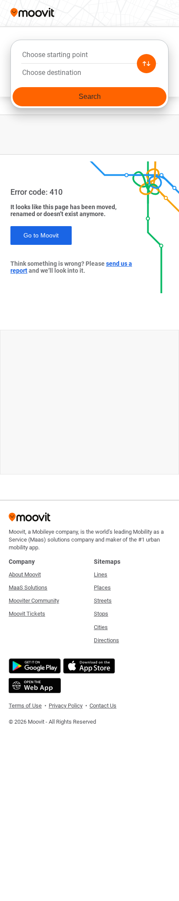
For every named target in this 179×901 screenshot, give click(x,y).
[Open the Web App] (34, 685)
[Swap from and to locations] (146, 63)
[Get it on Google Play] (34, 666)
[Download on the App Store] (88, 666)
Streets (103, 600)
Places (102, 587)
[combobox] (89, 57)
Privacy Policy (66, 705)
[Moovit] (32, 13)
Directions (106, 640)
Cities (101, 627)
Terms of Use (25, 705)
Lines (100, 574)
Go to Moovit (41, 235)
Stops (101, 613)
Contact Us (103, 705)
